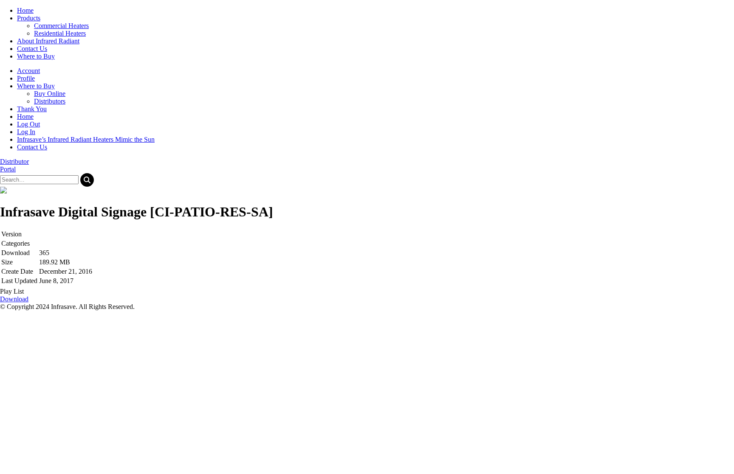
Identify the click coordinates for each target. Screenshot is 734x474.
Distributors (49, 101)
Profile (26, 78)
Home (25, 116)
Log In (26, 131)
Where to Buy (36, 86)
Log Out (28, 124)
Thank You (32, 108)
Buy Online (49, 93)
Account (28, 70)
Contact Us (32, 147)
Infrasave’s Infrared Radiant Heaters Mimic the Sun (86, 139)
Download (14, 299)
